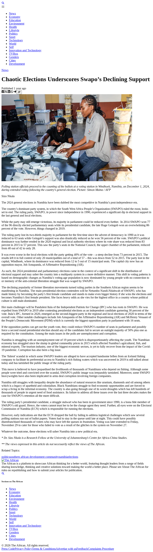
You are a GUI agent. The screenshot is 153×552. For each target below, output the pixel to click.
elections (73, 456)
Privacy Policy (23, 548)
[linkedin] (8, 92)
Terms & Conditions (44, 548)
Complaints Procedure (101, 548)
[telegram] (14, 92)
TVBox (13, 529)
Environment (16, 498)
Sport (12, 512)
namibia (63, 456)
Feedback (82, 548)
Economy (14, 492)
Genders (14, 532)
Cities (12, 535)
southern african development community (34, 456)
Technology (16, 515)
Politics (13, 508)
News (4, 70)
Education (15, 495)
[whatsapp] (11, 92)
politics (5, 456)
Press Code (8, 548)
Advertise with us (66, 548)
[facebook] (2, 92)
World (12, 519)
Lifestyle (14, 505)
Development (17, 539)
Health (13, 502)
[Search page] (2, 3)
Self (11, 522)
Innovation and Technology (25, 525)
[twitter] (5, 92)
